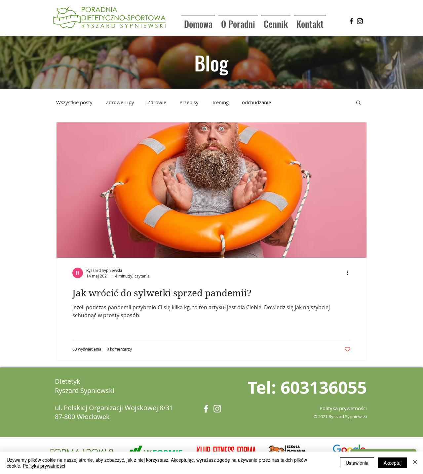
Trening (220, 102)
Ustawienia (357, 462)
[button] (358, 103)
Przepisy (189, 102)
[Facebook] (351, 21)
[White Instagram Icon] (217, 409)
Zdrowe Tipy (120, 102)
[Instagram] (360, 21)
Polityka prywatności (44, 465)
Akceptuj (393, 462)
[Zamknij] (415, 463)
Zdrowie (156, 102)
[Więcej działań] (350, 273)
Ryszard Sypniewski (84, 390)
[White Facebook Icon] (206, 409)
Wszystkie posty (74, 102)
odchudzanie (256, 102)
